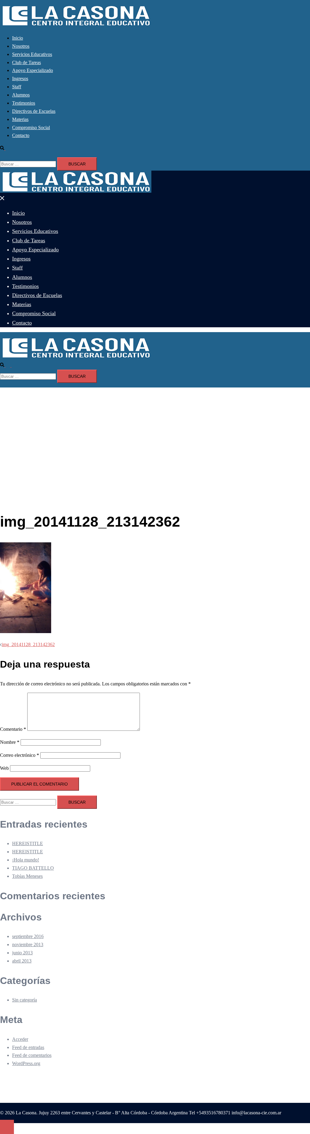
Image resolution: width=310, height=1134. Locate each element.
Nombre (9, 742)
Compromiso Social (31, 127)
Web (4, 768)
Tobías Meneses (27, 876)
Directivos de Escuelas (33, 111)
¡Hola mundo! (25, 859)
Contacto (20, 135)
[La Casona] (75, 25)
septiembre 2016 (28, 936)
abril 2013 (21, 960)
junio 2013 (22, 952)
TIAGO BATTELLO (33, 868)
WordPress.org (26, 1063)
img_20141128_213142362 (28, 644)
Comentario (13, 729)
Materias (20, 119)
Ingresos (20, 78)
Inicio (17, 38)
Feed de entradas (28, 1047)
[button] (5, 148)
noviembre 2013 (27, 944)
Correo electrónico (19, 755)
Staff (16, 86)
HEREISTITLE (27, 843)
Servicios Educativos (32, 54)
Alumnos (21, 94)
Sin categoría (24, 999)
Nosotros (20, 46)
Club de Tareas (26, 62)
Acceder (20, 1039)
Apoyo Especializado (32, 70)
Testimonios (23, 103)
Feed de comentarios (31, 1055)
